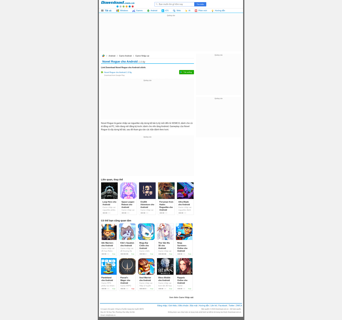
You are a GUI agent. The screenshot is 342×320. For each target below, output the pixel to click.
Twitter (231, 305)
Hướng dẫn (204, 305)
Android (112, 56)
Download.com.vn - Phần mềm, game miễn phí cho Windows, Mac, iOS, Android (117, 4)
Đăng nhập (162, 305)
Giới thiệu (172, 305)
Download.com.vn (103, 56)
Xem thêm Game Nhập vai (181, 297)
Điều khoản (183, 305)
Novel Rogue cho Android (120, 61)
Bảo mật (193, 305)
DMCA (239, 305)
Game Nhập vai (142, 56)
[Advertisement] (171, 36)
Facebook (222, 305)
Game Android (125, 56)
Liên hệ (214, 305)
